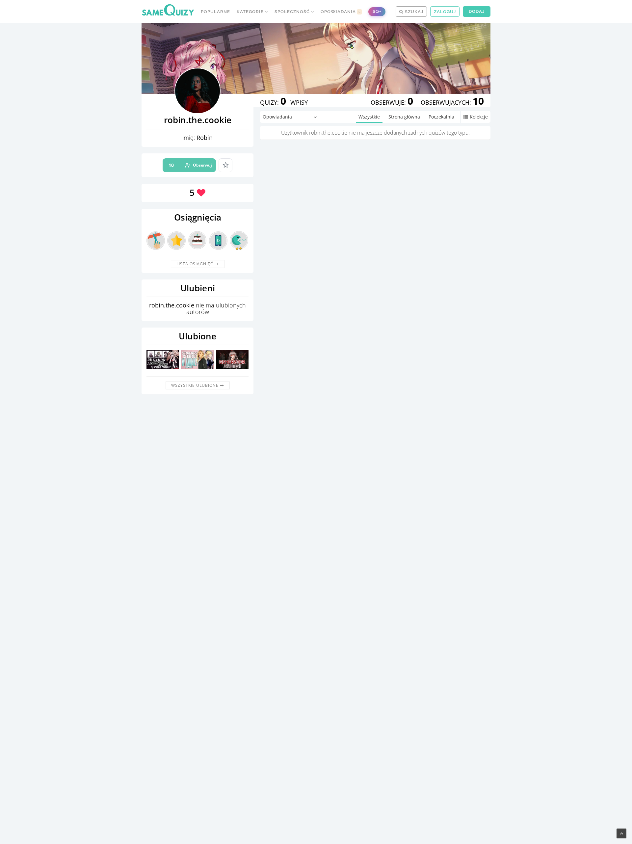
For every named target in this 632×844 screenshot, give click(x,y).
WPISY (299, 102)
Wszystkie (369, 117)
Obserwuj (190, 165)
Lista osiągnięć (195, 264)
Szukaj (413, 11)
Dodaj (477, 11)
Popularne (215, 11)
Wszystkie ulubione (195, 385)
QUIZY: (273, 102)
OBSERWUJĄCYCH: (452, 102)
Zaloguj (445, 11)
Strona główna (404, 117)
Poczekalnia (441, 117)
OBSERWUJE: (392, 102)
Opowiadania (341, 11)
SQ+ (377, 11)
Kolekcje (479, 117)
